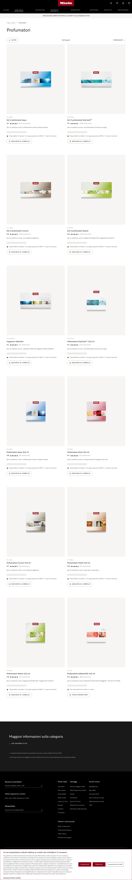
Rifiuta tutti (99, 864)
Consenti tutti (85, 864)
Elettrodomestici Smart (96, 801)
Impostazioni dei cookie (115, 864)
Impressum (7, 878)
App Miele (92, 790)
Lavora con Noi (63, 801)
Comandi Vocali (94, 794)
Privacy (13, 878)
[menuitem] (7, 9)
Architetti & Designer (65, 837)
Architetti (108, 10)
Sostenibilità (62, 794)
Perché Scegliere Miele (77, 786)
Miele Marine (62, 834)
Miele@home (93, 786)
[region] (66, 864)
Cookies (18, 878)
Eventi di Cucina (75, 801)
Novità (72, 794)
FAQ (90, 805)
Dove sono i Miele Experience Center (17, 798)
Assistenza (94, 10)
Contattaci (61, 812)
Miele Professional (64, 826)
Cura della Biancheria (19, 10)
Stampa (60, 805)
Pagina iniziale (11, 23)
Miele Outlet (62, 798)
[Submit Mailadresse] (41, 810)
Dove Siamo (62, 790)
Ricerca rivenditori (13, 782)
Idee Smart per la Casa (96, 798)
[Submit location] (41, 786)
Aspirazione (40, 10)
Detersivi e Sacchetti (55, 10)
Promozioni (75, 10)
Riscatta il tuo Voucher (77, 805)
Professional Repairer (65, 830)
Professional (123, 10)
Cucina (6, 10)
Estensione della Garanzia (78, 809)
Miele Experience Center (78, 790)
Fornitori (60, 809)
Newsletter (10, 806)
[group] (36, 97)
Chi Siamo (61, 786)
